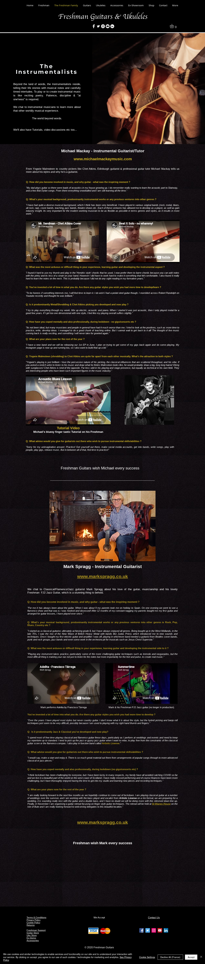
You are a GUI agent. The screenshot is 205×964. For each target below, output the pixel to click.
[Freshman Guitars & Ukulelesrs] (103, 26)
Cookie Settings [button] (147, 957)
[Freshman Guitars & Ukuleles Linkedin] (166, 930)
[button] (174, 26)
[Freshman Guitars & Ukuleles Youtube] (160, 930)
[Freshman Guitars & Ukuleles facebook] (141, 930)
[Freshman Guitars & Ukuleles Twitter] (147, 930)
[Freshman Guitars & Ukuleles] (94, 26)
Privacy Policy (34, 920)
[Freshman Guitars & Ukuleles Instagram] (154, 930)
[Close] (201, 957)
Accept (191, 957)
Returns (31, 925)
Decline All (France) (170, 957)
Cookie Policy (33, 922)
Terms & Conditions (36, 917)
